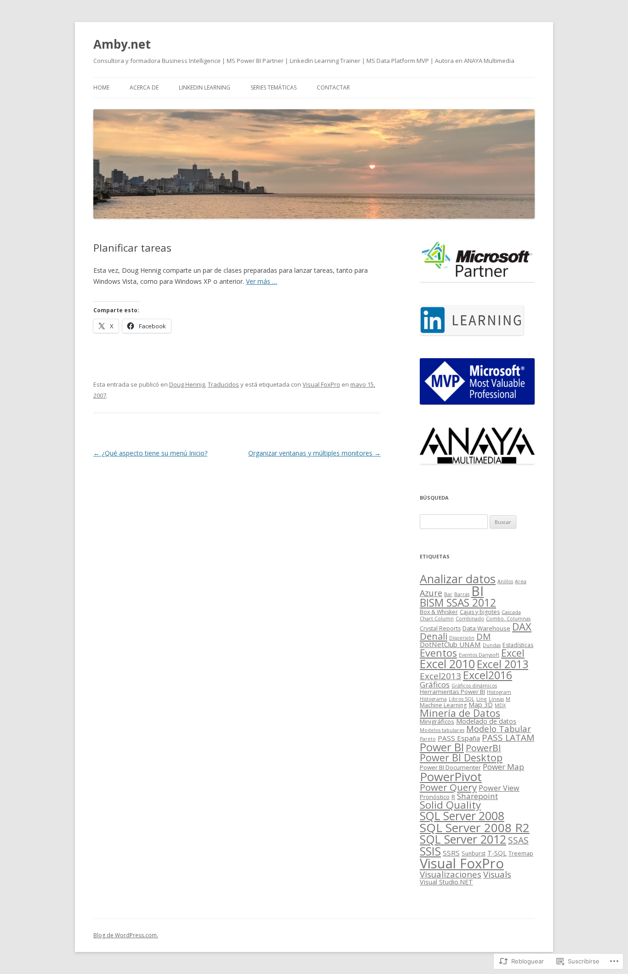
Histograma (433, 699)
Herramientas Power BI (452, 691)
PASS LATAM (508, 737)
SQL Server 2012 (463, 839)
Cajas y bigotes (480, 612)
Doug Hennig (187, 384)
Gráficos (435, 684)
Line (481, 699)
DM (483, 636)
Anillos (505, 581)
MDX (500, 705)
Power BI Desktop (461, 757)
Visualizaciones (450, 874)
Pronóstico (435, 797)
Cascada (511, 612)
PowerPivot (451, 776)
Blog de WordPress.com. (125, 935)
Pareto (428, 739)
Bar (448, 594)
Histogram (499, 692)
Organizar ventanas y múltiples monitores (314, 453)
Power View (499, 788)
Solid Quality (450, 805)
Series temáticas (274, 87)
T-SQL (497, 853)
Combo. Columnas (508, 618)
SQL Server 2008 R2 (475, 827)
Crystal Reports (440, 628)
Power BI (442, 747)
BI (477, 591)
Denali (433, 636)
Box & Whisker (439, 612)
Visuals (497, 874)
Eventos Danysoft (479, 655)
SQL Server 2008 (462, 815)
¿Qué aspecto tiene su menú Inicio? (150, 453)
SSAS (518, 840)
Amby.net (122, 44)
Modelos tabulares (442, 730)
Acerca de (144, 87)
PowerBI (483, 748)
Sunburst (473, 853)
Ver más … (261, 281)
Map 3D (480, 704)
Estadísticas (517, 645)
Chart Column (437, 618)
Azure (431, 592)
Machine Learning (443, 705)
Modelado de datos (486, 721)
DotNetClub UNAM (450, 644)
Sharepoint (477, 796)
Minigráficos (437, 721)
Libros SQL (461, 699)
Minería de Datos (460, 713)
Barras (461, 594)
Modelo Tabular (498, 728)
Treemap (520, 853)
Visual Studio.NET (446, 882)
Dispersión (461, 638)
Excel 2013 (502, 664)
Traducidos (223, 384)
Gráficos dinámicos (474, 685)
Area (520, 581)
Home (101, 87)
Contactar (333, 87)
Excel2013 (440, 675)
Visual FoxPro (321, 384)
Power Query (448, 787)
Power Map (503, 766)
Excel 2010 (447, 663)
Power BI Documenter (450, 767)
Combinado (470, 618)
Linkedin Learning (204, 87)
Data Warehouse (486, 628)
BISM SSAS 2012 (458, 603)
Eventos (438, 652)
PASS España (459, 738)
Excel (513, 653)
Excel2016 (487, 675)
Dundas (492, 645)
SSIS (430, 851)
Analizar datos (458, 578)
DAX (521, 626)
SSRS (451, 852)
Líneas (496, 699)
